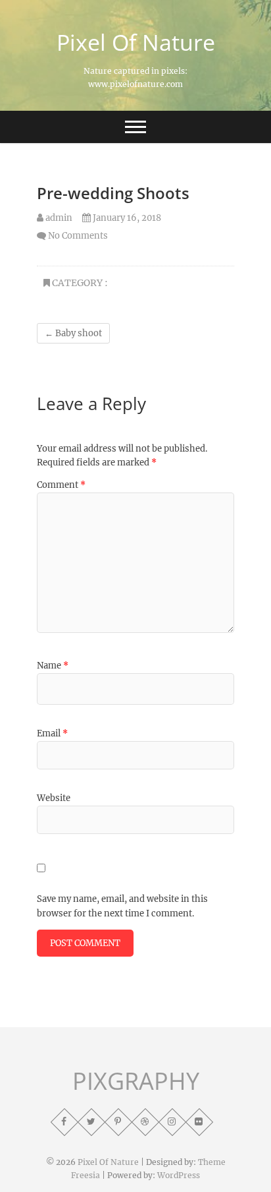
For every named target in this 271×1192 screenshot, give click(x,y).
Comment (61, 485)
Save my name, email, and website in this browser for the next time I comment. (122, 906)
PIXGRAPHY (135, 1081)
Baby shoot (73, 333)
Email (52, 733)
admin (57, 218)
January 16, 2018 (126, 218)
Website (53, 798)
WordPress (178, 1175)
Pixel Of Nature (136, 42)
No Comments (78, 235)
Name (52, 665)
